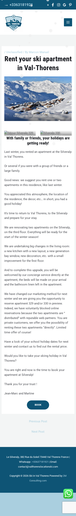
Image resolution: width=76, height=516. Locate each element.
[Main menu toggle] (68, 22)
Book (38, 404)
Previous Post (38, 421)
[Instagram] (58, 5)
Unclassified (14, 52)
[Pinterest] (70, 5)
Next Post (38, 431)
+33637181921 (40, 461)
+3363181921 (21, 5)
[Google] (64, 5)
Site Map (38, 499)
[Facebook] (53, 5)
